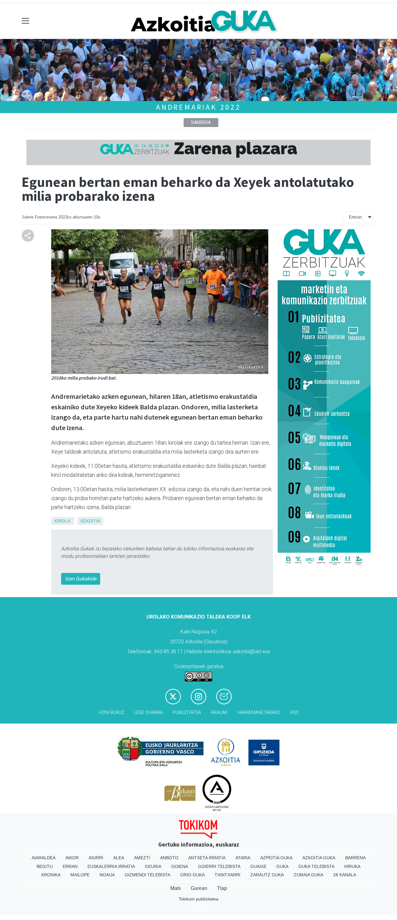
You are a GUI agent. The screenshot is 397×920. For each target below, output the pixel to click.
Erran (70, 866)
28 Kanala (344, 874)
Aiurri (96, 857)
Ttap (222, 888)
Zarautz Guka (267, 874)
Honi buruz (111, 712)
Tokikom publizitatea (198, 898)
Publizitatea (187, 712)
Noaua (107, 874)
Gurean (199, 888)
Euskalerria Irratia (111, 866)
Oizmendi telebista (147, 874)
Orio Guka (192, 874)
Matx (175, 888)
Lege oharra (148, 712)
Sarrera (201, 122)
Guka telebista (316, 866)
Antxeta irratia (206, 857)
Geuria (153, 866)
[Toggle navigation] (25, 20)
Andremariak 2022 (198, 107)
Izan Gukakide (80, 579)
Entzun (355, 217)
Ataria (242, 857)
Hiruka (352, 866)
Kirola (62, 520)
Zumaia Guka (308, 874)
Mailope (80, 874)
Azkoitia (90, 520)
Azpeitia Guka (276, 857)
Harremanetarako (259, 712)
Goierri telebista (219, 866)
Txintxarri (227, 874)
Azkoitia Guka (318, 857)
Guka (282, 866)
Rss (294, 712)
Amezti (142, 857)
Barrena (355, 857)
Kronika (50, 874)
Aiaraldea (44, 857)
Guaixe (258, 866)
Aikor (72, 857)
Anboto (169, 857)
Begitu (45, 866)
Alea (118, 857)
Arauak (219, 712)
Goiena (179, 866)
